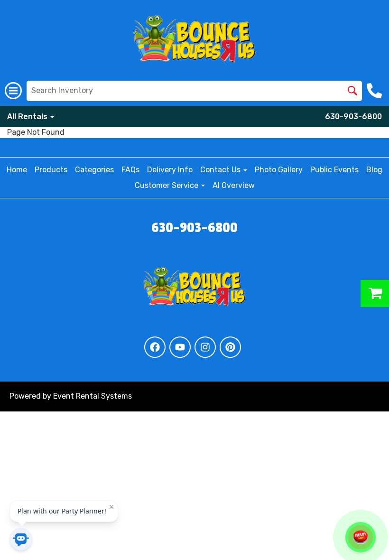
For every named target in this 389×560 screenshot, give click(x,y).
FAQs (130, 169)
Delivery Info (170, 169)
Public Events (334, 169)
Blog (374, 169)
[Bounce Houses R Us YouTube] (180, 347)
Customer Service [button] (167, 185)
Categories (94, 169)
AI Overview (234, 185)
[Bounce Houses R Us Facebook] (155, 347)
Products (51, 169)
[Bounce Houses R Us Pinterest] (230, 347)
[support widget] (360, 537)
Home (17, 169)
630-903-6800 (353, 116)
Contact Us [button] (221, 169)
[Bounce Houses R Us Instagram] (205, 347)
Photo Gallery (279, 169)
